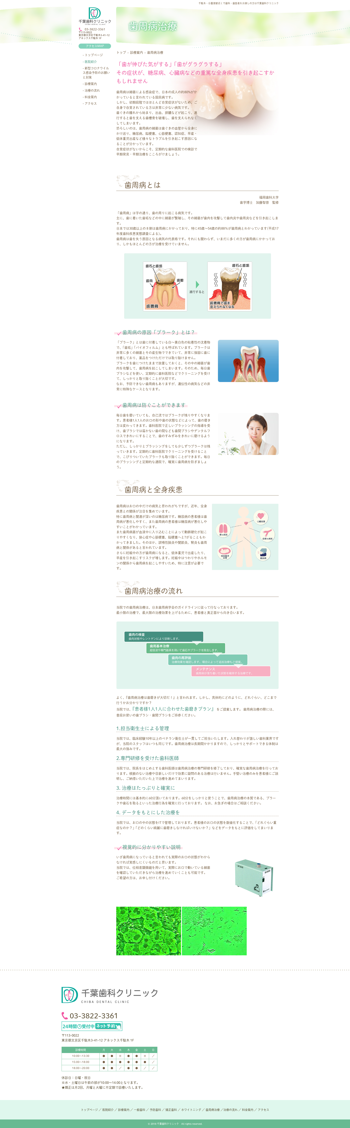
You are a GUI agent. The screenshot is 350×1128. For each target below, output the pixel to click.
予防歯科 (155, 1109)
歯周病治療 (213, 1109)
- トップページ (93, 55)
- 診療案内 (90, 83)
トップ (121, 52)
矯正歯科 (171, 1109)
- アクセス (90, 103)
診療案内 (136, 52)
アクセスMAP (95, 46)
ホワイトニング (191, 1109)
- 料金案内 (90, 96)
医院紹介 (108, 1109)
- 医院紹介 (90, 61)
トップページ (89, 1109)
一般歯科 (139, 1109)
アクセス (263, 1109)
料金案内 (247, 1109)
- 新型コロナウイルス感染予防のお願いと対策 (96, 73)
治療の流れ (230, 1109)
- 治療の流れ (91, 90)
